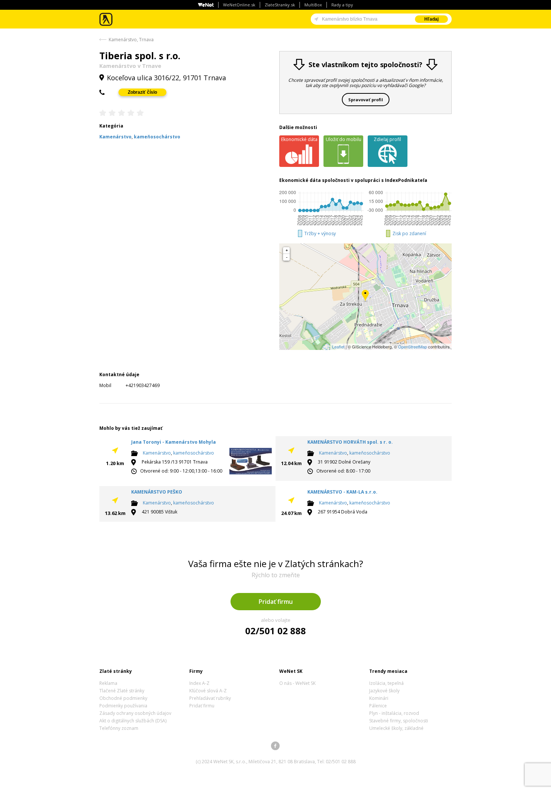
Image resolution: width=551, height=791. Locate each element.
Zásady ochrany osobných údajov (135, 713)
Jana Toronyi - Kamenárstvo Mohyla (173, 442)
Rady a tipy (342, 5)
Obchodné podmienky (123, 698)
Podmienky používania (123, 705)
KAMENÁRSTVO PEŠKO (156, 492)
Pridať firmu (276, 601)
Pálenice (378, 705)
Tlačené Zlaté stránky (121, 690)
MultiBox (313, 5)
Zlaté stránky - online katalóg (106, 19)
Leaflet (338, 347)
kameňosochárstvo (193, 453)
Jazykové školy (384, 690)
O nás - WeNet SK (297, 683)
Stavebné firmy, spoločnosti (398, 720)
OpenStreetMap (412, 347)
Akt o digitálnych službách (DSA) (132, 720)
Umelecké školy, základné (396, 728)
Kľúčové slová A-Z (208, 690)
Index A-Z (199, 683)
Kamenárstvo (157, 453)
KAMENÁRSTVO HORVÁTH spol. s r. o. (350, 442)
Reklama (108, 683)
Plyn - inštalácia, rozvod (394, 713)
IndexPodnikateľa (406, 180)
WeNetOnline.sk (239, 5)
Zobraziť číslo (142, 92)
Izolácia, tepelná (386, 683)
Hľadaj (431, 19)
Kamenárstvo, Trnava (131, 39)
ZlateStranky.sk (280, 5)
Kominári (378, 698)
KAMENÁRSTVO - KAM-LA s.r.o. (342, 492)
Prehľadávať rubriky (210, 698)
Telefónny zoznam (118, 728)
